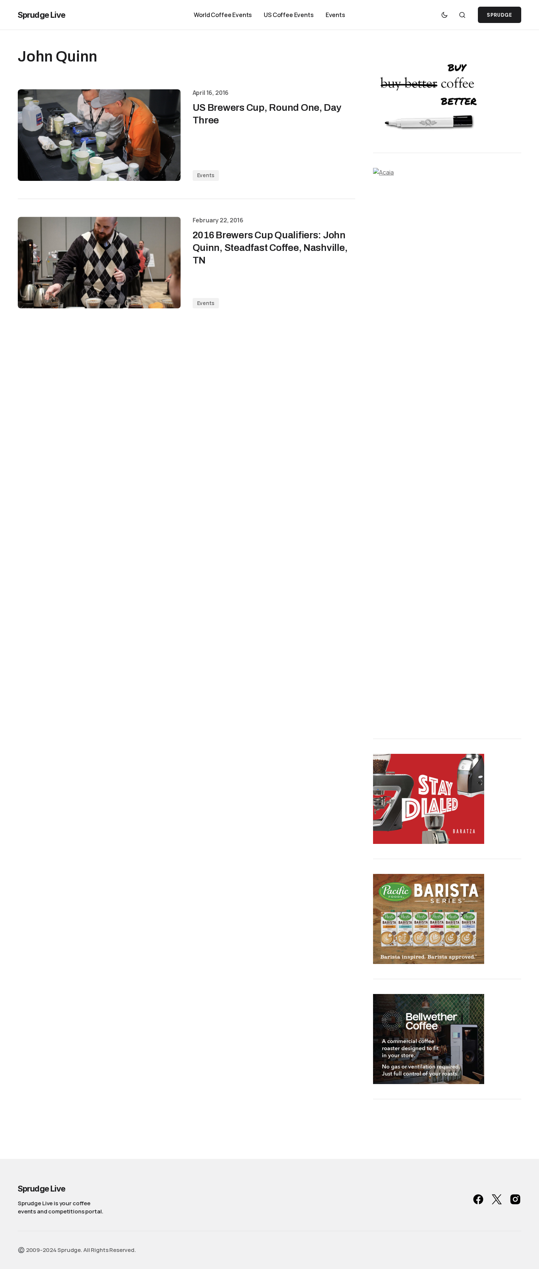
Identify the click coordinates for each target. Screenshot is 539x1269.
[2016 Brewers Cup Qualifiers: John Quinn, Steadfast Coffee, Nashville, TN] (99, 262)
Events (205, 175)
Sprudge (499, 15)
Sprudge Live (41, 15)
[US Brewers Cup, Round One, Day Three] (99, 135)
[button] (444, 14)
